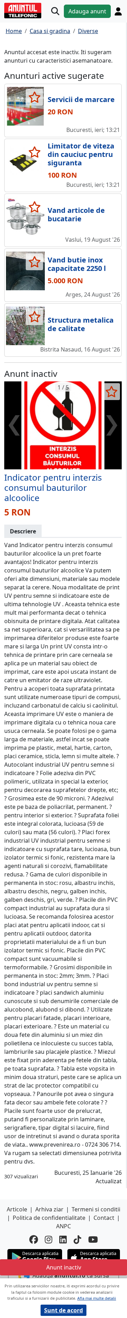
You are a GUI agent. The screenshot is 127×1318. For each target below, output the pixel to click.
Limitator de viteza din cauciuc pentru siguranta (81, 154)
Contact (103, 1218)
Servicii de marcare (81, 99)
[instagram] (48, 1239)
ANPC (63, 1226)
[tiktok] (77, 1239)
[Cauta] (55, 11)
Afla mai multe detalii (96, 1298)
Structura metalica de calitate (81, 324)
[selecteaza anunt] (34, 97)
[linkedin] (63, 1239)
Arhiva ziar (49, 1209)
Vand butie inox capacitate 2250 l (77, 264)
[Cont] (118, 11)
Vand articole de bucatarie (76, 214)
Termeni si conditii (96, 1209)
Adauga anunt (87, 11)
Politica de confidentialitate (49, 1218)
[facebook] (33, 1239)
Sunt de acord (63, 1310)
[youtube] (93, 1239)
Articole (17, 1209)
